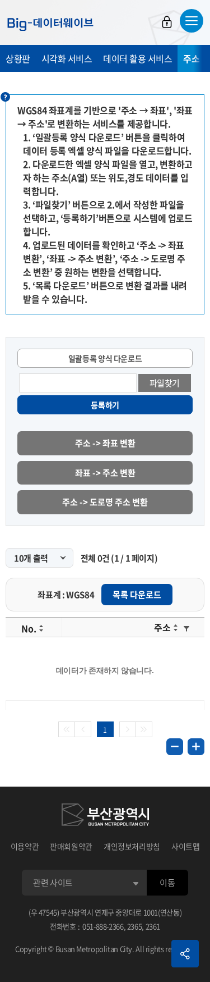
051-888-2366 (103, 926)
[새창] (105, 816)
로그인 (167, 21)
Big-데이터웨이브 (50, 24)
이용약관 (25, 846)
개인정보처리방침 (132, 846)
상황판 (18, 58)
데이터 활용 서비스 (137, 58)
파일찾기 (165, 383)
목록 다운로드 (137, 594)
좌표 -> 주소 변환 (105, 473)
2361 (153, 926)
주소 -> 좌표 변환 (105, 443)
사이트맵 (185, 846)
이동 (167, 882)
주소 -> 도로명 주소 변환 (105, 502)
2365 (134, 926)
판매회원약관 (71, 846)
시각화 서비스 (66, 58)
